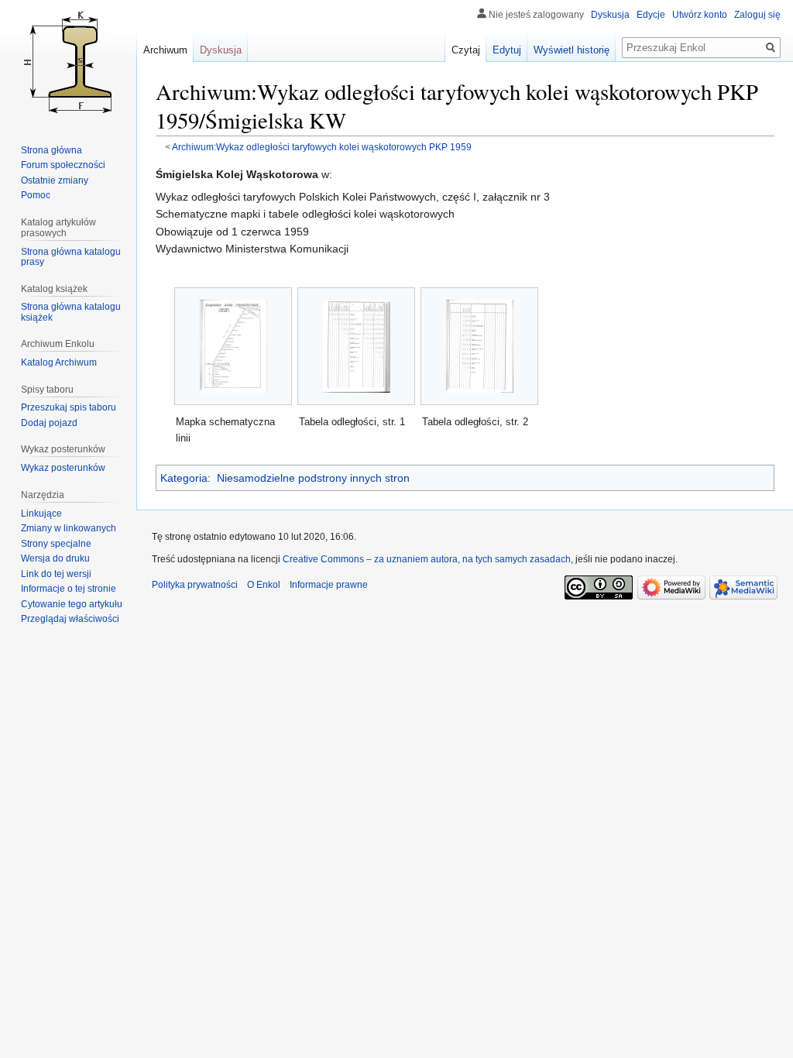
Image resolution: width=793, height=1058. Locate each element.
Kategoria (184, 478)
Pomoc (35, 195)
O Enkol (263, 584)
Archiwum (165, 50)
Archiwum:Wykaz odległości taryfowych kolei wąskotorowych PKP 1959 (322, 147)
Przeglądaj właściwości (70, 618)
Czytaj (465, 50)
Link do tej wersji (56, 574)
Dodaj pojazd (49, 422)
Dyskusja (610, 14)
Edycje (651, 14)
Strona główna (51, 150)
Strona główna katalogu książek (71, 312)
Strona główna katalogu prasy (71, 257)
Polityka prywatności (195, 584)
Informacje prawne (329, 584)
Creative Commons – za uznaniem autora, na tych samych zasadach (427, 559)
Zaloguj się (757, 14)
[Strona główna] (68, 62)
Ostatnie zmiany (54, 180)
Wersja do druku (55, 558)
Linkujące (41, 513)
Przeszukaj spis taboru (68, 407)
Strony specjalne (56, 543)
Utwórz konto (699, 14)
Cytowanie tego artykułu (71, 604)
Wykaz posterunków (63, 467)
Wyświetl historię (571, 50)
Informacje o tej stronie (68, 588)
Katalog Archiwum (59, 362)
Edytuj (507, 50)
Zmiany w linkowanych (68, 528)
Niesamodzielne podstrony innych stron (313, 478)
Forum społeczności (63, 165)
